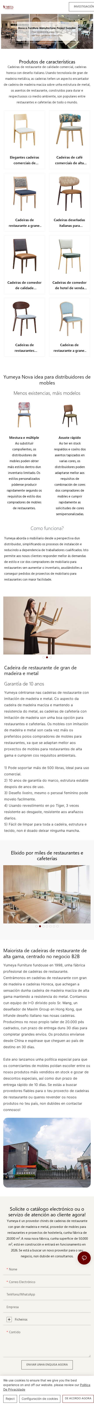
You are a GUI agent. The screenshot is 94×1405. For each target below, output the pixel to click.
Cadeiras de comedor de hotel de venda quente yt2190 (69, 285)
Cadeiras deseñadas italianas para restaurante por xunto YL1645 (69, 222)
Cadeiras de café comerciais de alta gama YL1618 (69, 160)
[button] (43, 657)
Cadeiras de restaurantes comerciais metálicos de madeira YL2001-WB (24, 347)
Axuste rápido (70, 437)
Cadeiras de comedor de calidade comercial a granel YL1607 (24, 285)
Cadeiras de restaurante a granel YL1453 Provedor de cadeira (69, 347)
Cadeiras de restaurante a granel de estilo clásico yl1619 (24, 222)
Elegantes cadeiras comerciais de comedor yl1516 (24, 160)
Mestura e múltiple (24, 437)
